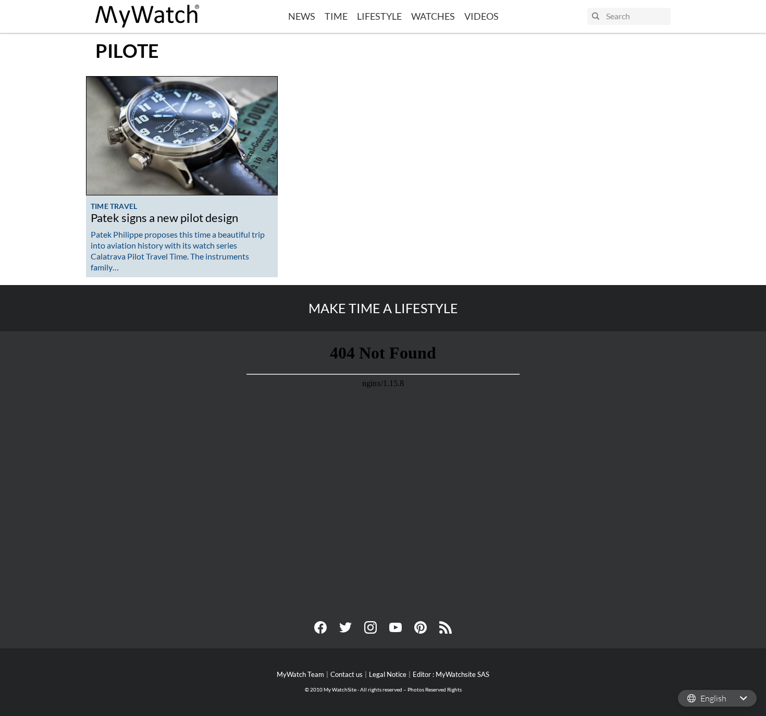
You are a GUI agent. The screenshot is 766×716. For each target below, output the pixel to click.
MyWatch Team (300, 674)
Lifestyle (379, 16)
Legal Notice (387, 674)
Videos (481, 16)
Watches (433, 16)
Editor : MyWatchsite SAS (451, 674)
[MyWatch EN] (147, 16)
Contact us (346, 674)
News (301, 16)
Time (336, 16)
